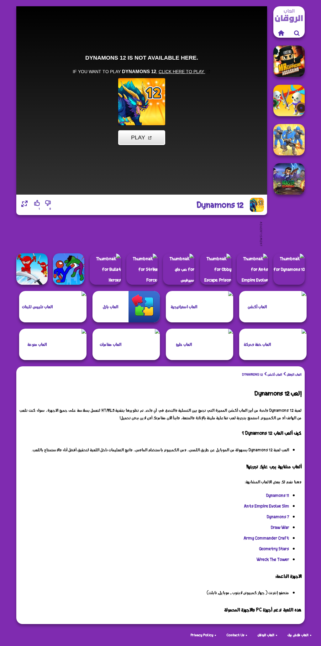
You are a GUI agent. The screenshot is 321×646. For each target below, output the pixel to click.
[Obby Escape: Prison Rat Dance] (215, 269)
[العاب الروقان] (281, 33)
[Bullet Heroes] (105, 269)
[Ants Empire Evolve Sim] (252, 269)
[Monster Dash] (289, 179)
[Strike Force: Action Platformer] (142, 269)
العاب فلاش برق (297, 635)
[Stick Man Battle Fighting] (68, 269)
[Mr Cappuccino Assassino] (289, 61)
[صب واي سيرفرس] (178, 269)
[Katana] (32, 269)
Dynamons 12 (252, 374)
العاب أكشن (274, 374)
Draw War (280, 527)
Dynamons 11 (277, 495)
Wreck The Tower (272, 559)
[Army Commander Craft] (289, 139)
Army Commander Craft (266, 538)
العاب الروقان (294, 374)
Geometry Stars (274, 548)
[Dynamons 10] (289, 269)
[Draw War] (289, 100)
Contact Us (235, 635)
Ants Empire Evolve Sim (266, 506)
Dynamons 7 (278, 516)
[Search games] (297, 33)
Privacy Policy (202, 635)
